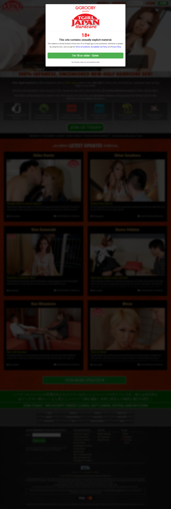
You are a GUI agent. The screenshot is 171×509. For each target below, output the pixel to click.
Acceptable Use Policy (99, 47)
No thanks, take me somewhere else (86, 62)
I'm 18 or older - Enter (85, 55)
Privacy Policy (116, 47)
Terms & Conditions (83, 47)
